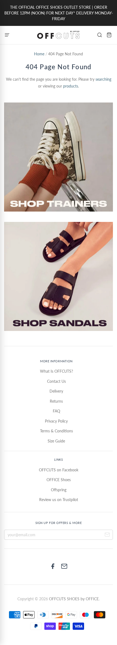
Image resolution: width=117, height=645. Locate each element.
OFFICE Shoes (59, 479)
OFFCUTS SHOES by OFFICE (74, 598)
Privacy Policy (56, 421)
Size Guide (56, 441)
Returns (56, 401)
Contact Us (56, 381)
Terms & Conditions (56, 431)
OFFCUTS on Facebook (58, 470)
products (70, 86)
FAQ (56, 411)
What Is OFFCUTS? (56, 371)
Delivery (56, 391)
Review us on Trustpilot (58, 499)
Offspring (58, 489)
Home (39, 54)
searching (103, 79)
